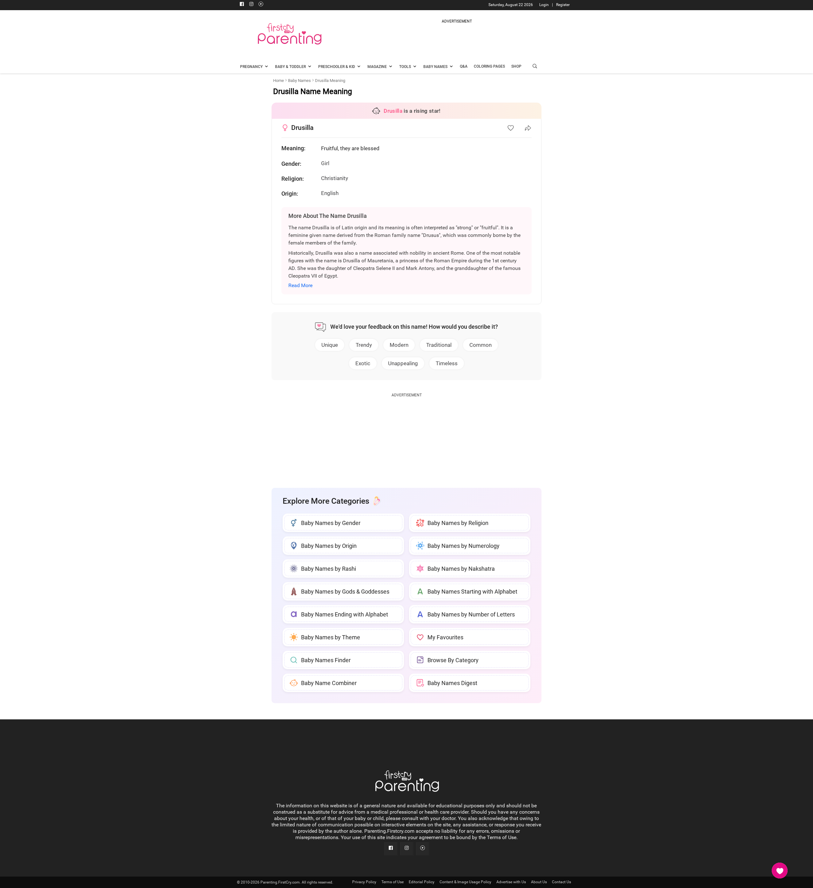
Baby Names (299, 80)
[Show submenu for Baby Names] (451, 67)
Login (544, 5)
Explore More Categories (326, 501)
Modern (399, 345)
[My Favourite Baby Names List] (780, 870)
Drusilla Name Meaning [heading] (312, 92)
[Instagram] (251, 5)
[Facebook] (241, 5)
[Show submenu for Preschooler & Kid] (359, 67)
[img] (456, 39)
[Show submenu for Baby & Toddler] (309, 67)
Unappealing (403, 363)
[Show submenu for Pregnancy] (266, 67)
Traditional (439, 345)
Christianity (334, 178)
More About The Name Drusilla (327, 215)
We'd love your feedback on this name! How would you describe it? (414, 326)
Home (278, 80)
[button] (535, 67)
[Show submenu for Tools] (415, 67)
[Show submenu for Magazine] (390, 67)
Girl (325, 163)
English (330, 193)
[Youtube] (260, 5)
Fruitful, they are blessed (350, 148)
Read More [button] (300, 285)
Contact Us (561, 882)
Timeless (447, 363)
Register (563, 5)
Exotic (362, 363)
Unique (329, 345)
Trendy (364, 345)
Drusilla (302, 127)
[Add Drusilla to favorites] (510, 128)
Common (480, 345)
